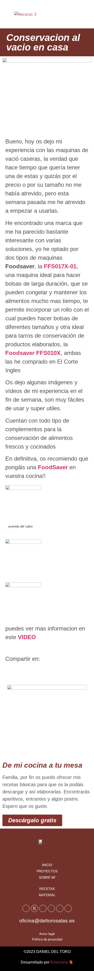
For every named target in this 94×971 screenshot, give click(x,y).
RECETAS (47, 889)
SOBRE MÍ (47, 877)
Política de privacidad (47, 939)
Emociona (59, 962)
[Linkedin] (68, 908)
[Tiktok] (59, 908)
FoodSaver (53, 467)
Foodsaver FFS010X (32, 353)
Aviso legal (47, 934)
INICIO (47, 865)
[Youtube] (43, 908)
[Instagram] (51, 908)
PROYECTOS (47, 871)
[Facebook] (26, 908)
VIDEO (27, 637)
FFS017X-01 (60, 266)
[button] (84, 14)
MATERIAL (47, 895)
